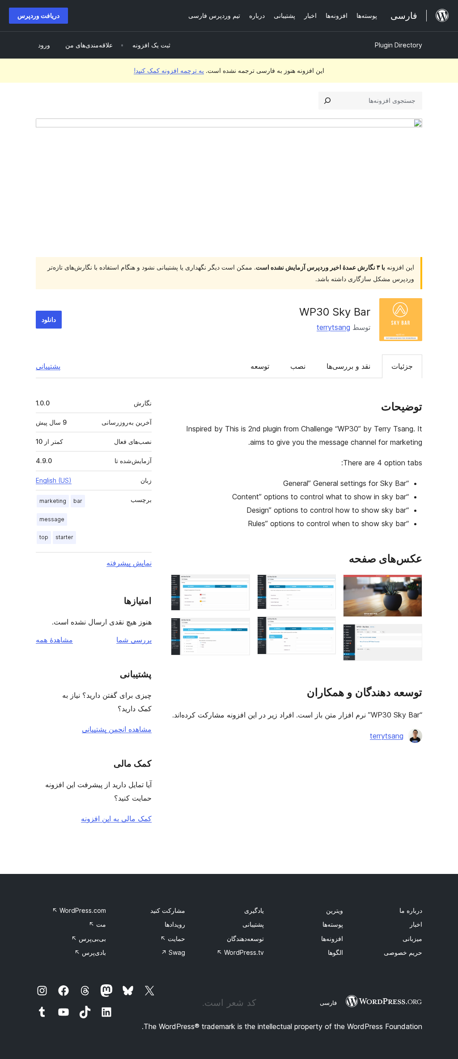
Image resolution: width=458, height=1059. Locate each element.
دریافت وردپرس (38, 15)
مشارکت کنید (167, 910)
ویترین (334, 910)
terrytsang (333, 327)
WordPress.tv (240, 952)
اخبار (416, 924)
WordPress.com (79, 910)
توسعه (259, 366)
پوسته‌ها (332, 924)
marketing (52, 501)
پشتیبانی (48, 366)
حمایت (172, 938)
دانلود (49, 319)
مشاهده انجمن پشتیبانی (117, 729)
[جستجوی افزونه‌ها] (327, 101)
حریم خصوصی (403, 952)
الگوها (335, 952)
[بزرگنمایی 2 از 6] (410, 636)
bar (77, 501)
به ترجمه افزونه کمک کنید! (169, 70)
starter (64, 537)
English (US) (54, 480)
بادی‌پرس (90, 952)
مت (97, 924)
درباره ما (410, 910)
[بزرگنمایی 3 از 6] (323, 586)
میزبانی (412, 938)
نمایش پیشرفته (129, 562)
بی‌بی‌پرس (88, 938)
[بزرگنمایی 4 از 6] (323, 628)
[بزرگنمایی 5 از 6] (237, 586)
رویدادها (175, 924)
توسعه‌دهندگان (245, 938)
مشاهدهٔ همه (54, 639)
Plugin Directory (398, 45)
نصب (297, 366)
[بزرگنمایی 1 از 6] (410, 586)
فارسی (328, 1002)
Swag (173, 952)
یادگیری (254, 910)
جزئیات (402, 366)
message (51, 519)
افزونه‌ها (332, 938)
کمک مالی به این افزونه (116, 818)
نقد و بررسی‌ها (348, 366)
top (43, 537)
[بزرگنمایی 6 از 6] (237, 629)
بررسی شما (134, 639)
